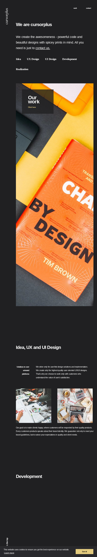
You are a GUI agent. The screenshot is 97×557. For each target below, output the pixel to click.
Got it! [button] (84, 552)
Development (77, 59)
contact (88, 8)
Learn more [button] (17, 553)
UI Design (55, 59)
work (74, 8)
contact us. (65, 48)
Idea (19, 59)
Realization (23, 69)
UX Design (35, 59)
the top (7, 539)
